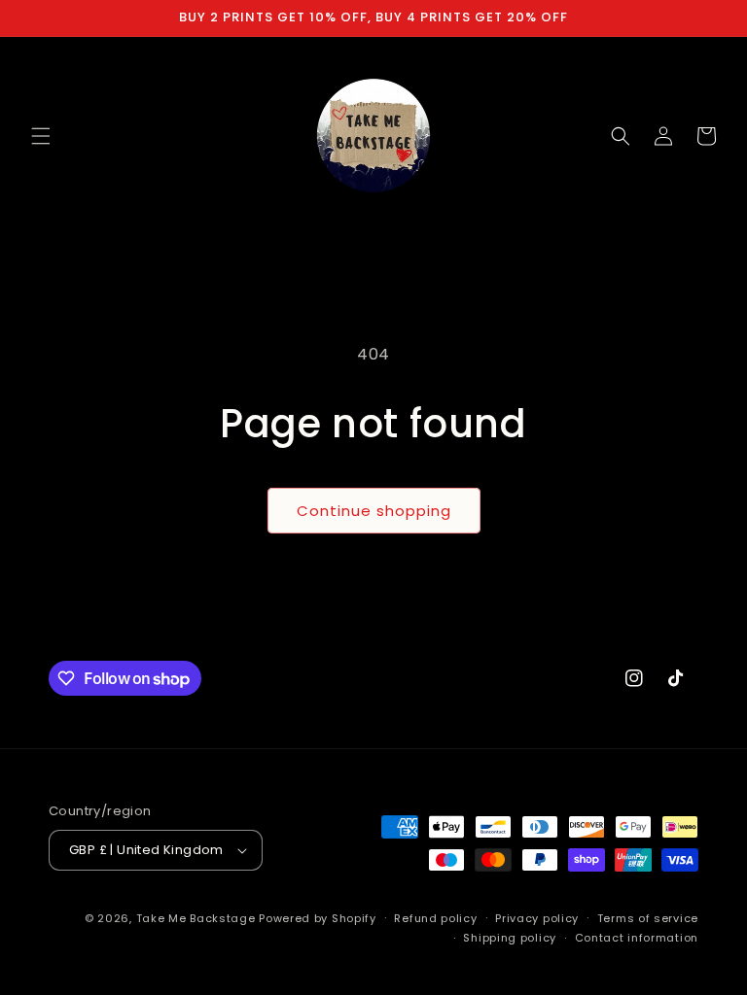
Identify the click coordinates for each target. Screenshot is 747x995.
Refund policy (435, 918)
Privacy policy (537, 918)
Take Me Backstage (196, 918)
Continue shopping (374, 510)
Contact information (636, 937)
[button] (40, 136)
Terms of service (647, 918)
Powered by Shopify (317, 918)
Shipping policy (509, 937)
